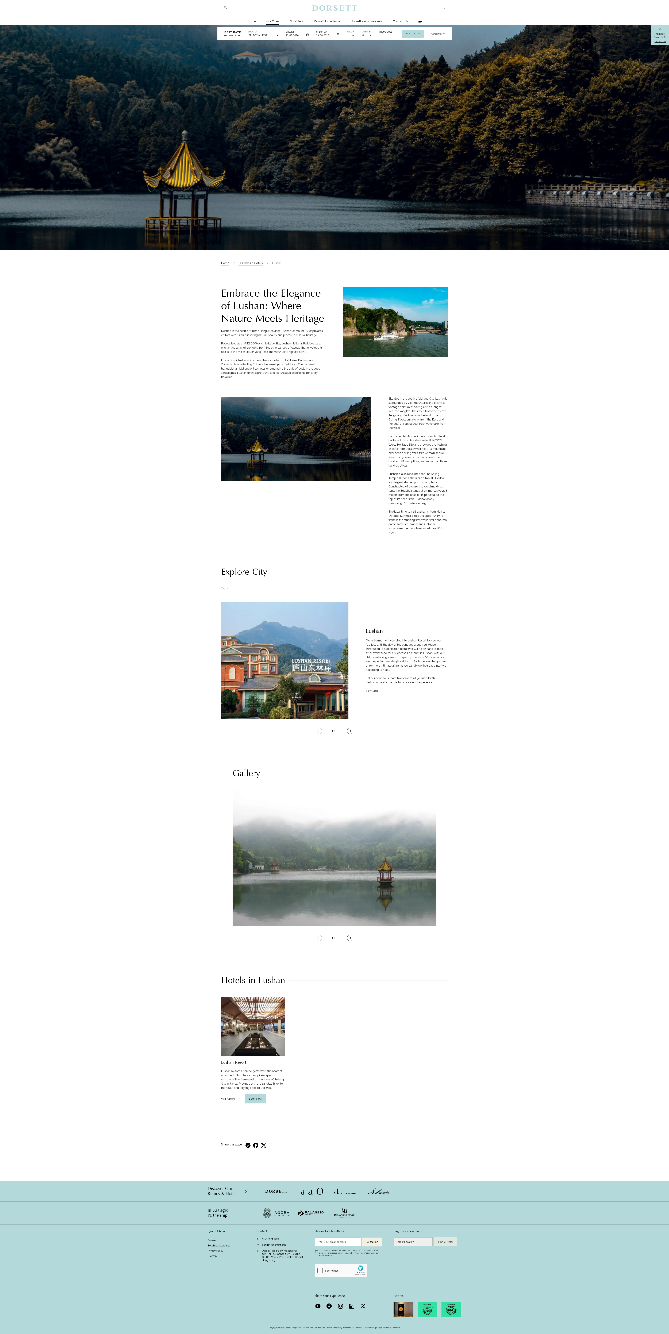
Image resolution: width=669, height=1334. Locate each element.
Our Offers (296, 21)
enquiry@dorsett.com (274, 1244)
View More (372, 690)
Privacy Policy (215, 1250)
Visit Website (228, 1098)
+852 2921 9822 (270, 1239)
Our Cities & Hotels (251, 263)
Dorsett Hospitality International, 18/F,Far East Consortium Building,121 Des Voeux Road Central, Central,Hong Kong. (282, 1255)
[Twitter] (363, 1305)
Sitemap (212, 1256)
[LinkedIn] (352, 1305)
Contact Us (400, 21)
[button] (350, 731)
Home (251, 21)
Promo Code (385, 32)
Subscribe (372, 1242)
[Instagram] (340, 1305)
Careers (212, 1240)
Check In (290, 32)
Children (367, 32)
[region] (253, 1079)
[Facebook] (329, 1305)
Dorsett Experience (327, 21)
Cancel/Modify (438, 34)
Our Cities (272, 21)
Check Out (322, 32)
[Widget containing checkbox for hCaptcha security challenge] (341, 1270)
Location (253, 32)
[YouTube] (318, 1305)
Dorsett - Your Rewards (366, 21)
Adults (351, 32)
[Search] (225, 8)
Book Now (413, 33)
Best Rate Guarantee (219, 1245)
